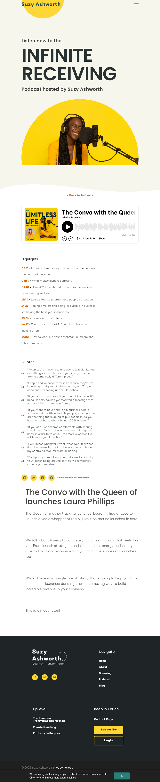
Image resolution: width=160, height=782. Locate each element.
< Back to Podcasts (80, 195)
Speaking (105, 673)
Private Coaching (44, 727)
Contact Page (103, 719)
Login (108, 740)
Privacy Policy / (63, 768)
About (103, 667)
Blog (102, 686)
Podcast (104, 679)
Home (103, 661)
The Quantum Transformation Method (49, 719)
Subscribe (108, 729)
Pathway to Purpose (46, 733)
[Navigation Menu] (136, 5)
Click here (35, 777)
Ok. (122, 776)
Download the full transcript (73, 478)
